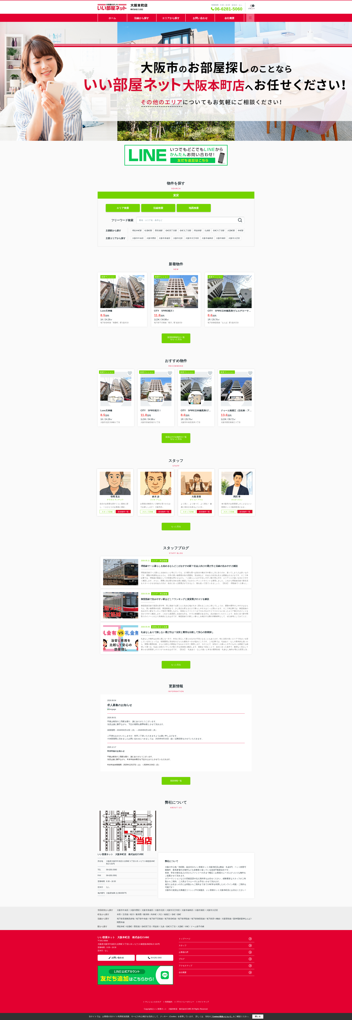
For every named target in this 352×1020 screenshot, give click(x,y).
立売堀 (126, 914)
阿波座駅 (198, 230)
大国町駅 (231, 230)
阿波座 (156, 926)
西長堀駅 (159, 230)
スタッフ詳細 (107, 512)
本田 (119, 914)
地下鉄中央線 (142, 919)
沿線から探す (141, 18)
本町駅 (241, 230)
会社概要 (229, 18)
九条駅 (207, 230)
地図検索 (194, 208)
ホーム (112, 18)
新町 (179, 914)
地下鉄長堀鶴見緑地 (126, 919)
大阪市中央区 (138, 238)
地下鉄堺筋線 (184, 919)
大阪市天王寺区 (192, 238)
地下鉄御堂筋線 (198, 919)
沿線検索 (158, 208)
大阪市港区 (221, 238)
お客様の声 (183, 952)
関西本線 (121, 922)
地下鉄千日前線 (156, 919)
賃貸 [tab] (176, 195)
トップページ (184, 939)
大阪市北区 (178, 238)
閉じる (258, 1016)
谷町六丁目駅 (219, 230)
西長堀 (137, 926)
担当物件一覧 (123, 512)
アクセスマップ (185, 966)
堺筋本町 (121, 926)
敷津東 (146, 914)
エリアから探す (171, 18)
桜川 (132, 914)
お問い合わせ (200, 18)
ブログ (182, 959)
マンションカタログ (153, 1002)
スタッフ (182, 945)
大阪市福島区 (207, 238)
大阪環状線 (227, 919)
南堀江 (167, 914)
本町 (187, 926)
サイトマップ (203, 1002)
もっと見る (176, 526)
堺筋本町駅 (137, 230)
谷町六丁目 (171, 926)
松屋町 (129, 926)
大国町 (180, 926)
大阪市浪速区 (164, 238)
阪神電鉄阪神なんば (242, 919)
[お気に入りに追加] (140, 279)
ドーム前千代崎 (197, 926)
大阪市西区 (151, 238)
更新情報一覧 (176, 781)
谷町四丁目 (146, 926)
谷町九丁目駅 (185, 230)
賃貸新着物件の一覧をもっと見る (176, 338)
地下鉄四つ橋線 (214, 919)
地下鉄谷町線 (171, 919)
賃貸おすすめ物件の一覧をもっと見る (176, 438)
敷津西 (139, 914)
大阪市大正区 (234, 238)
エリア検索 (123, 208)
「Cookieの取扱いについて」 (222, 1017)
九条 (162, 926)
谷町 (174, 914)
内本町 (154, 914)
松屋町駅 (148, 230)
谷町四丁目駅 (171, 230)
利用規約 (168, 1002)
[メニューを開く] (250, 17)
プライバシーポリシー (185, 1002)
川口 (160, 914)
